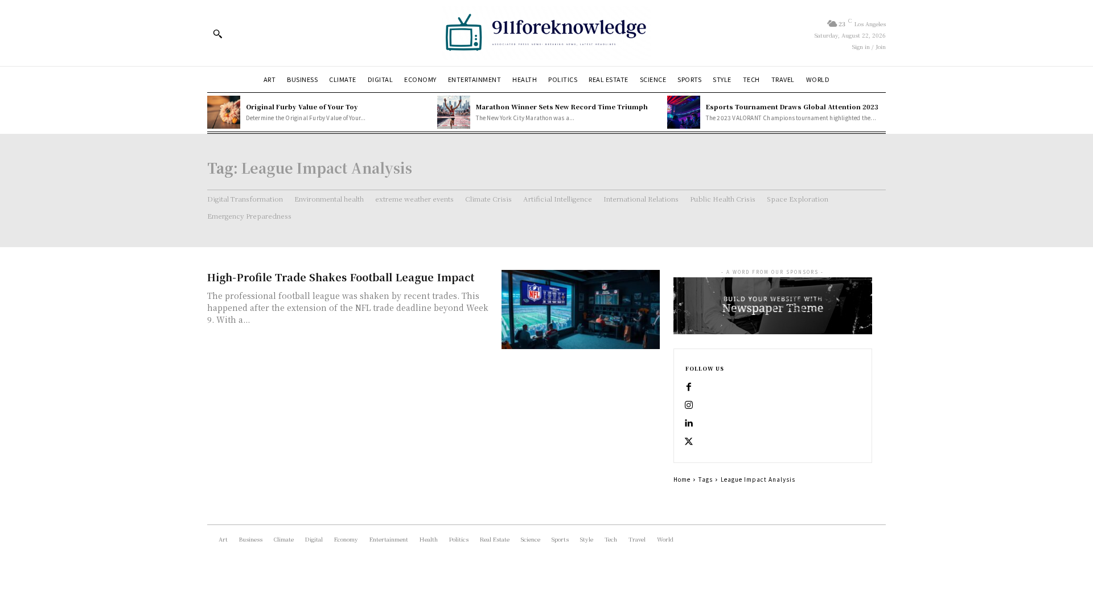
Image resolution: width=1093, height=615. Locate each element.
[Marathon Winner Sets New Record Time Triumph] (453, 112)
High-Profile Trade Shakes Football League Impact (340, 276)
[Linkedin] (689, 424)
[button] (217, 33)
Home (682, 479)
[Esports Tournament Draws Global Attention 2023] (683, 112)
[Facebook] (689, 387)
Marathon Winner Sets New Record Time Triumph (562, 106)
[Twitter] (689, 442)
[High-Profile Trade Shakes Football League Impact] (581, 309)
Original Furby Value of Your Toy (302, 106)
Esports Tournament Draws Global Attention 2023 (792, 106)
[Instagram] (689, 405)
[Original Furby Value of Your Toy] (223, 112)
